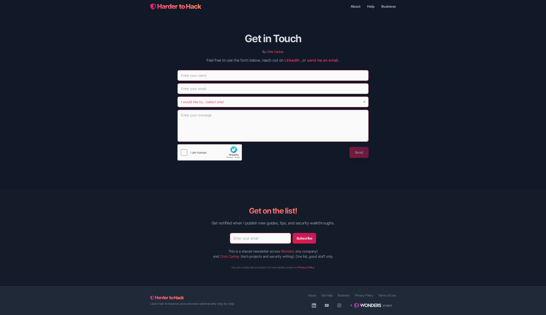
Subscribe (304, 238)
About (355, 6)
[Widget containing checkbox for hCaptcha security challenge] (209, 152)
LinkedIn (292, 60)
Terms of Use (387, 295)
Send (359, 152)
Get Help (327, 295)
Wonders (287, 251)
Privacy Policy (306, 267)
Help (370, 6)
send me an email (322, 60)
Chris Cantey (275, 51)
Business (388, 6)
